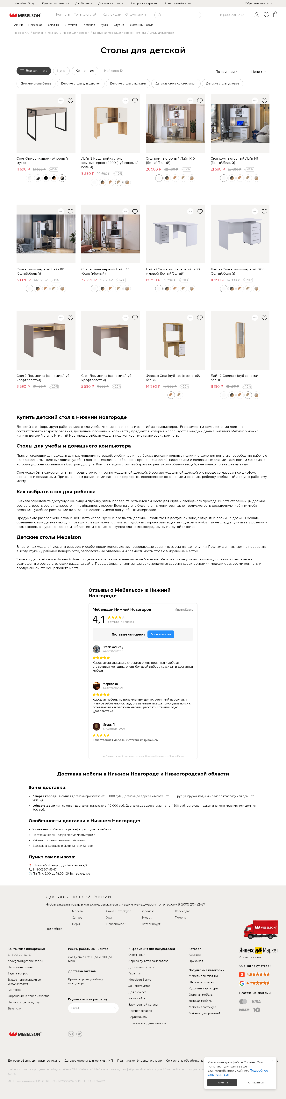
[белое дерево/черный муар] (37, 178)
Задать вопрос (18, 973)
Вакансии (14, 1008)
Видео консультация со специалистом (24, 981)
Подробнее (54, 929)
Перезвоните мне (20, 967)
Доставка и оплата (110, 3)
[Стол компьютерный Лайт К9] (240, 123)
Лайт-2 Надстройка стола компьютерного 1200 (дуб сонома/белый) (109, 163)
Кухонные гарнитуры (203, 988)
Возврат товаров (140, 1011)
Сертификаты (137, 1017)
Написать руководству (24, 1002)
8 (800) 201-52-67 (232, 15)
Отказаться (256, 1082)
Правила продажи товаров (147, 1023)
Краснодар (182, 911)
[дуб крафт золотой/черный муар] (54, 178)
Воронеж (147, 911)
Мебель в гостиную (202, 1007)
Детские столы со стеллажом (176, 83)
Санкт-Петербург (118, 911)
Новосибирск (115, 924)
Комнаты (63, 14)
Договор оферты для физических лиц (34, 1060)
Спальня (54, 25)
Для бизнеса (83, 3)
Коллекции (112, 14)
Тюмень (180, 917)
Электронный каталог (179, 3)
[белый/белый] (94, 182)
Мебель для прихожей (204, 1013)
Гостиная (88, 25)
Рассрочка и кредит (144, 3)
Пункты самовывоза (55, 3)
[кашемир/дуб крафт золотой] (127, 182)
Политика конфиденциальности (139, 1060)
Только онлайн (86, 14)
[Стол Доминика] (110, 340)
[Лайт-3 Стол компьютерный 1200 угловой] (175, 234)
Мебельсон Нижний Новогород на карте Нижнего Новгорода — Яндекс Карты (143, 756)
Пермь (76, 924)
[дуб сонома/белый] (119, 182)
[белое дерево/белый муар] (29, 178)
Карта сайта (136, 998)
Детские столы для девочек (80, 83)
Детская (71, 25)
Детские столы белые (36, 83)
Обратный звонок (257, 3)
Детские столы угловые (222, 83)
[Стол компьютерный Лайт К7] (110, 234)
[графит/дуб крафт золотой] (102, 182)
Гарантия (134, 973)
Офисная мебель (200, 994)
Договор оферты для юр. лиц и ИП (88, 1060)
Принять (222, 1082)
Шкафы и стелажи (201, 982)
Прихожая (35, 25)
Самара (77, 917)
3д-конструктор (139, 986)
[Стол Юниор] (46, 123)
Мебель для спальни (203, 976)
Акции (18, 25)
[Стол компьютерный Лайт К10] (175, 123)
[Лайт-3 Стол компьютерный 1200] (240, 234)
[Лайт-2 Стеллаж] (240, 340)
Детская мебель (200, 1001)
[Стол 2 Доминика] (46, 340)
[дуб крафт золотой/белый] (110, 182)
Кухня (104, 25)
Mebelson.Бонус (25, 3)
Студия (119, 25)
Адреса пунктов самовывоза (148, 961)
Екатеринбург (150, 924)
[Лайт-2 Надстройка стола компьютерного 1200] (110, 123)
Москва (77, 911)
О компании (135, 14)
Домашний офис (141, 25)
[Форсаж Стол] (175, 340)
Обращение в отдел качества (28, 996)
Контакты (14, 990)
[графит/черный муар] (46, 178)
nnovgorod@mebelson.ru (25, 961)
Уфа (109, 917)
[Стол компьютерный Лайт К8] (46, 234)
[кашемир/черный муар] (62, 178)
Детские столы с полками (128, 83)
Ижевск (146, 917)
